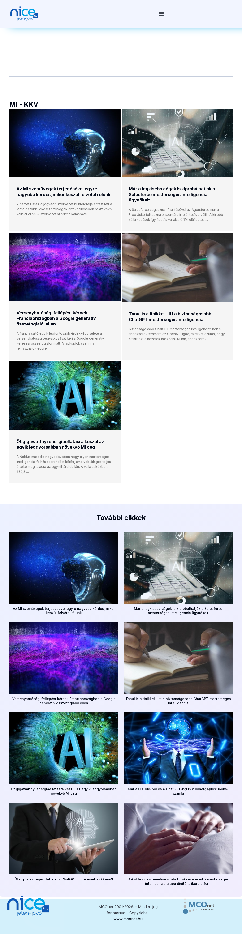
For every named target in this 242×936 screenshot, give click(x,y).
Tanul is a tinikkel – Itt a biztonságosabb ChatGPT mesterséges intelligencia (178, 701)
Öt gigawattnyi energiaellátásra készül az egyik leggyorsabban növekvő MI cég (64, 791)
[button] (161, 13)
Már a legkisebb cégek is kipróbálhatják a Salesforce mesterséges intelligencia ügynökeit (172, 194)
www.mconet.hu (128, 918)
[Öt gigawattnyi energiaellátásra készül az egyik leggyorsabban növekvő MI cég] (65, 395)
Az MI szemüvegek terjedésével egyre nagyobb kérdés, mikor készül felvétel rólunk (64, 611)
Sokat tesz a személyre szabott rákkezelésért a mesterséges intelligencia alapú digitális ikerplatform (178, 881)
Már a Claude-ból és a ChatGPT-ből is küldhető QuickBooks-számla (178, 791)
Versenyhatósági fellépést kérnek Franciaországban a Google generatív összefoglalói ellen (56, 318)
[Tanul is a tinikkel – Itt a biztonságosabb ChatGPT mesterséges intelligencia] (177, 267)
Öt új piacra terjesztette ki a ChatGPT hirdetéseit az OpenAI (63, 879)
